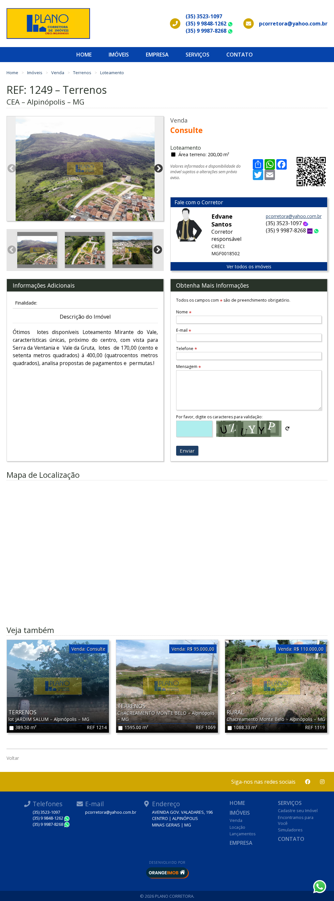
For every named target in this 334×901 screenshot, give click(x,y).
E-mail (183, 330)
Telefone (186, 348)
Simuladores (290, 830)
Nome (183, 312)
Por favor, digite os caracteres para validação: (219, 417)
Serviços (197, 54)
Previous (12, 169)
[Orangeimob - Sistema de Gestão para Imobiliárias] (167, 872)
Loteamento (112, 72)
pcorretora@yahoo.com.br (294, 216)
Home (84, 54)
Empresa (157, 54)
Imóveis (119, 54)
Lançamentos (243, 834)
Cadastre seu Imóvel (298, 810)
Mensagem (188, 366)
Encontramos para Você (295, 820)
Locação (237, 827)
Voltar (13, 758)
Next (158, 169)
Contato (239, 54)
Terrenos (82, 72)
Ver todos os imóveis (249, 266)
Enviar (187, 450)
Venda (58, 72)
